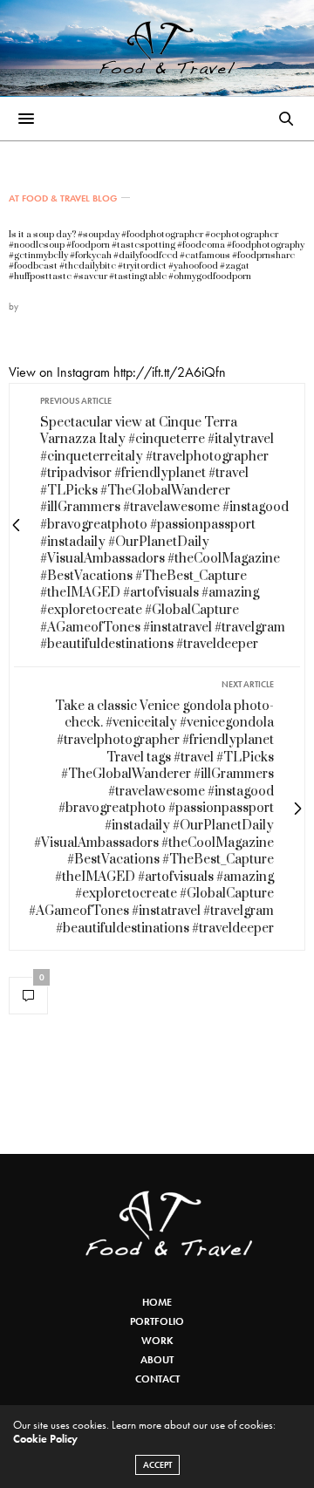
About (157, 1360)
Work (157, 1341)
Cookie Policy (45, 1438)
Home (157, 1302)
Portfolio (157, 1321)
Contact (157, 1379)
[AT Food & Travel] (157, 48)
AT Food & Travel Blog (63, 198)
